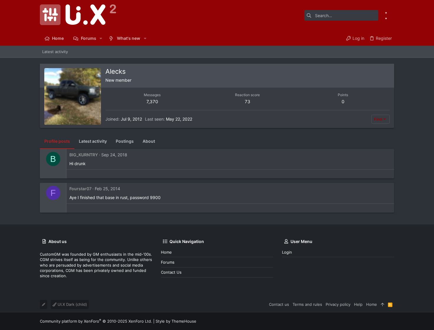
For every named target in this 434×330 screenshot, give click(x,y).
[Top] (382, 304)
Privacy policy (338, 304)
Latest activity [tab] (93, 141)
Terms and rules (307, 304)
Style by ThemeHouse (176, 321)
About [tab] (149, 141)
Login (287, 252)
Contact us (171, 272)
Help (358, 304)
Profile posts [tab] (57, 141)
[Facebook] (392, 12)
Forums (167, 262)
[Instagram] (392, 18)
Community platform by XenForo (96, 321)
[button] (101, 38)
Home (166, 252)
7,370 (152, 101)
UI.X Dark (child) (71, 304)
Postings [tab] (125, 141)
